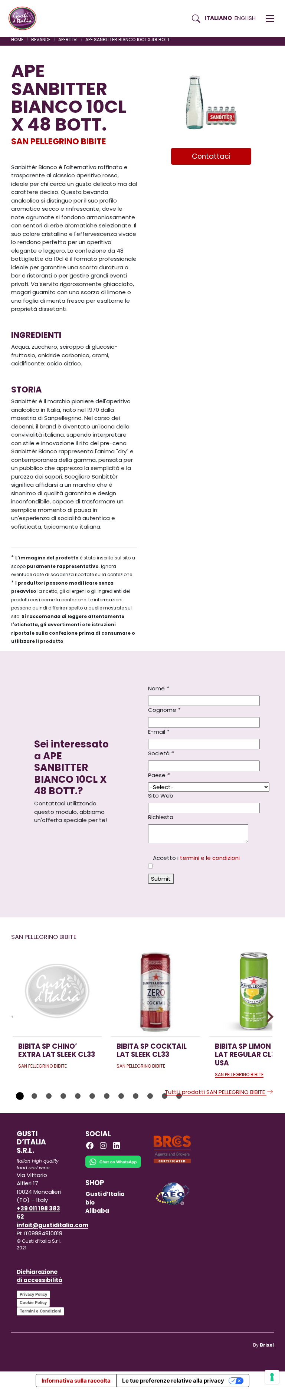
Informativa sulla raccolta (76, 1380)
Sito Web (160, 795)
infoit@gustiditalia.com (52, 1225)
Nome (158, 688)
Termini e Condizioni (40, 1311)
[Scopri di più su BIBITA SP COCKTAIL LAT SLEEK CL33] (155, 991)
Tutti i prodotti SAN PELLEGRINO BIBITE (215, 1092)
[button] (270, 18)
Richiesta (160, 817)
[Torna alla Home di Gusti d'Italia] (25, 18)
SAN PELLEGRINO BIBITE (58, 141)
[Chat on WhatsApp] (113, 1167)
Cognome (164, 710)
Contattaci (211, 156)
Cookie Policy (33, 1302)
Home (17, 39)
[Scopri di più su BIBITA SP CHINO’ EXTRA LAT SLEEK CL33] (57, 991)
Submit (161, 879)
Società (161, 753)
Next (268, 1016)
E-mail (158, 732)
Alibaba (97, 1211)
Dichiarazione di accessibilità (39, 1276)
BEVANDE (40, 39)
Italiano (218, 18)
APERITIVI (68, 39)
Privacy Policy (33, 1294)
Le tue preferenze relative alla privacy (173, 1380)
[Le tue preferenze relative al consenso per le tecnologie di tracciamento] (272, 1377)
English (245, 18)
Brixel (267, 1345)
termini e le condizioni (210, 858)
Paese (159, 775)
